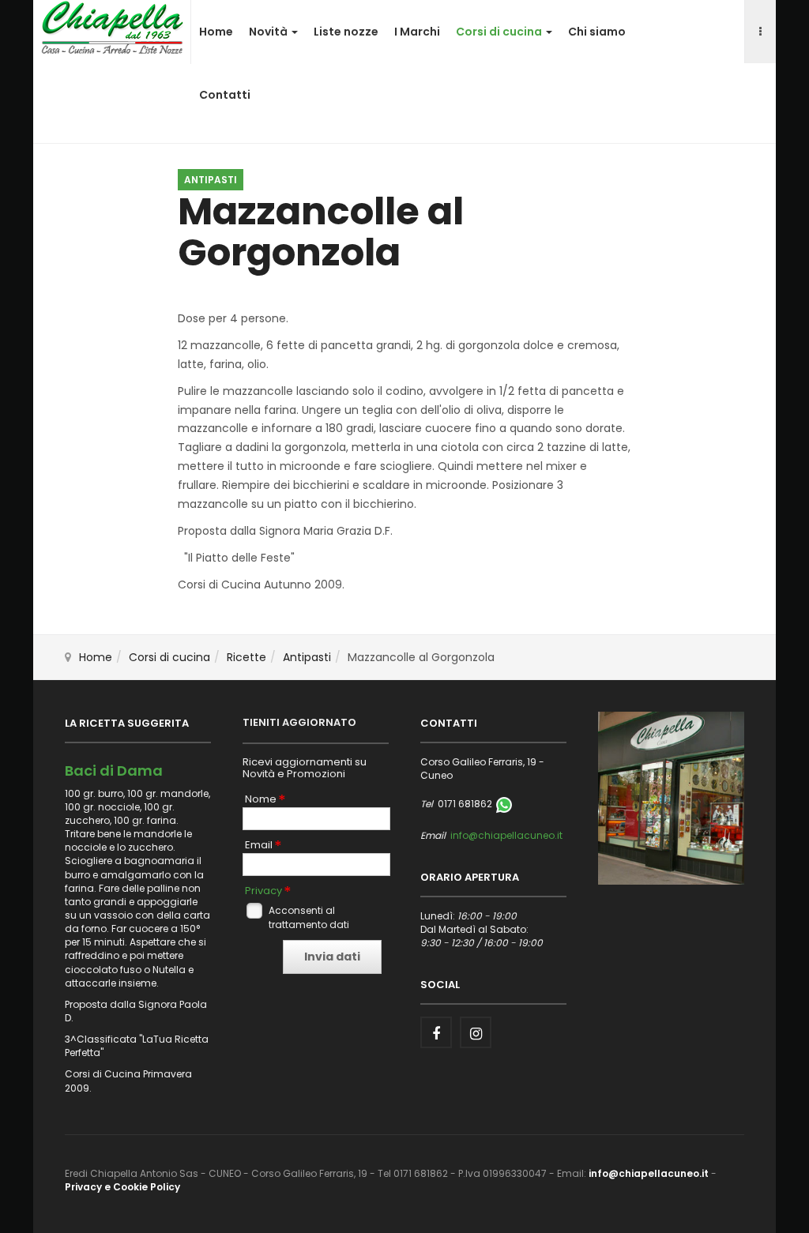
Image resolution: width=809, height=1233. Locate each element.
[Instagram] (475, 1032)
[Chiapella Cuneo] (112, 27)
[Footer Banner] (671, 797)
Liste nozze (346, 31)
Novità (269, 31)
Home (216, 31)
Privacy (263, 891)
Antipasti (307, 657)
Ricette (246, 657)
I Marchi (417, 31)
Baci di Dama (114, 770)
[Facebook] (436, 1032)
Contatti (224, 95)
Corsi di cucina (500, 31)
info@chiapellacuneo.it (506, 835)
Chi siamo (597, 31)
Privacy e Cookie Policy (122, 1187)
